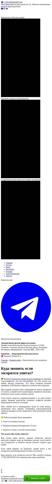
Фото (8, 267)
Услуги (9, 265)
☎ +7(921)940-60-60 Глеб (11, 2)
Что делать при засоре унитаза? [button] (15, 434)
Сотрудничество (12, 274)
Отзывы (9, 271)
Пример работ (15, 360)
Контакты (10, 269)
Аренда (9, 276)
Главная (9, 263)
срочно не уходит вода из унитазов (26, 379)
